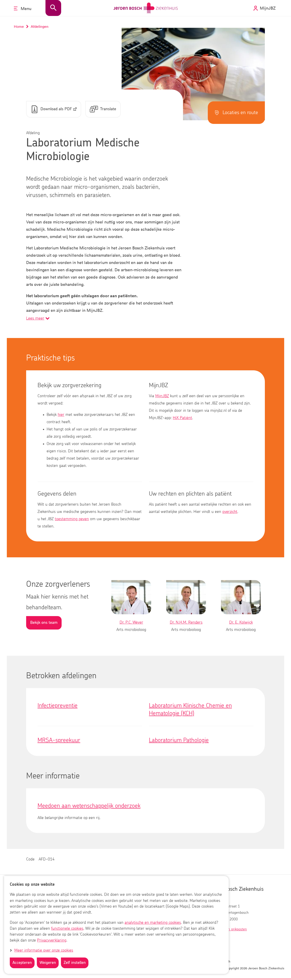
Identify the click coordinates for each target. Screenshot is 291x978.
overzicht (229, 512)
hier (61, 415)
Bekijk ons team (44, 623)
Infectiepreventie (58, 706)
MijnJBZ (162, 396)
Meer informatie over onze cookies (43, 950)
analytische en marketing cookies (153, 923)
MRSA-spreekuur (59, 740)
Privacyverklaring (51, 940)
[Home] (146, 8)
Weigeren (48, 963)
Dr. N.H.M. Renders (186, 622)
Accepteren (22, 963)
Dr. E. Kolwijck (241, 622)
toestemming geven (72, 519)
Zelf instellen (75, 963)
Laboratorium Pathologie (179, 740)
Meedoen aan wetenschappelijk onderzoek (89, 806)
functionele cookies (67, 929)
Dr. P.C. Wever (131, 622)
